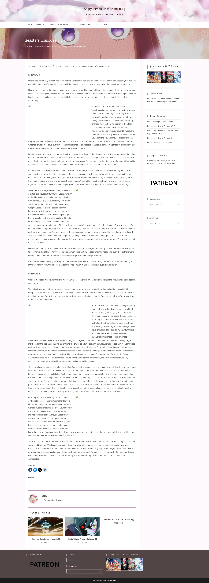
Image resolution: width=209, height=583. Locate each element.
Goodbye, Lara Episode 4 (162, 143)
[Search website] (178, 25)
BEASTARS (69, 66)
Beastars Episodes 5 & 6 (77, 46)
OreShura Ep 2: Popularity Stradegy (118, 519)
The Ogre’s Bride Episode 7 (163, 122)
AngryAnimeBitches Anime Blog (104, 9)
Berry (34, 66)
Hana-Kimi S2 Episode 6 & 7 (164, 126)
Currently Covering (85, 66)
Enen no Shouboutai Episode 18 (46, 539)
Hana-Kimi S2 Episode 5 (162, 138)
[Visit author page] (33, 499)
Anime (59, 66)
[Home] (25, 46)
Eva (148, 122)
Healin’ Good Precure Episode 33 (82, 539)
